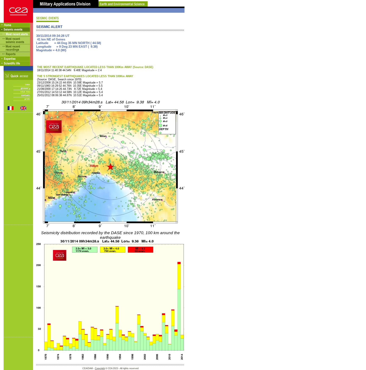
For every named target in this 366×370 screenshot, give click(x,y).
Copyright (100, 368)
